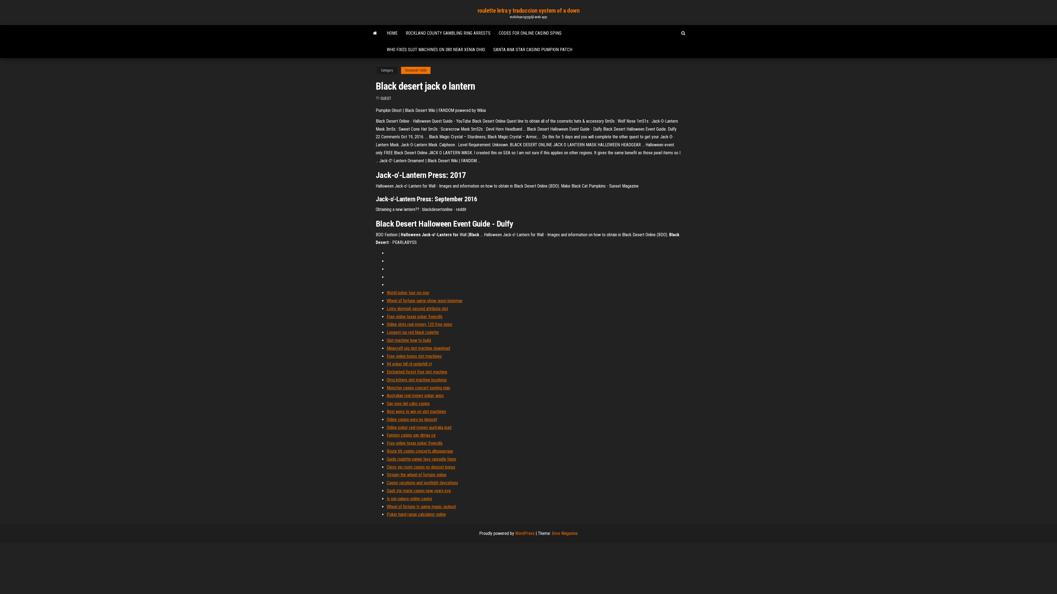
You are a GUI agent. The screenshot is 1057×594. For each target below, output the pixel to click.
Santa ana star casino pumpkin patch (532, 49)
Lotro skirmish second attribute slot (417, 308)
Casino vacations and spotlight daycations (422, 482)
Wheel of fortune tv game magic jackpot (421, 506)
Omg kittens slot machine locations (417, 380)
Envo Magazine (565, 533)
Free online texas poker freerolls (415, 316)
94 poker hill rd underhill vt (409, 364)
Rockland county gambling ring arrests (448, 33)
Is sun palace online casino (409, 498)
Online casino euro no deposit (412, 419)
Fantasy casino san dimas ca (411, 435)
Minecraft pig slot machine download (418, 348)
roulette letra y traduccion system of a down (529, 10)
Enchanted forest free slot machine (417, 372)
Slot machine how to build (409, 340)
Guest (386, 98)
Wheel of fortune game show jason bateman (424, 300)
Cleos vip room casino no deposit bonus (421, 467)
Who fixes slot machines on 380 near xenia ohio (436, 49)
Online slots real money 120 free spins (419, 324)
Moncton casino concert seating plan (418, 388)
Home (392, 33)
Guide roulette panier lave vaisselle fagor (421, 459)
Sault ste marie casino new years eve (419, 490)
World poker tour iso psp (408, 292)
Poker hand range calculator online (416, 514)
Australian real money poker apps (415, 395)
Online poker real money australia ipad (419, 427)
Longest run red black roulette (413, 332)
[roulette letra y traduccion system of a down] (375, 33)
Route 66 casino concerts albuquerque (420, 451)
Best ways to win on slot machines (416, 411)
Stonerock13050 (415, 70)
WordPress (525, 533)
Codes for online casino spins (530, 33)
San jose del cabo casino (408, 403)
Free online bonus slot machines (414, 356)
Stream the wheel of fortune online (416, 474)
